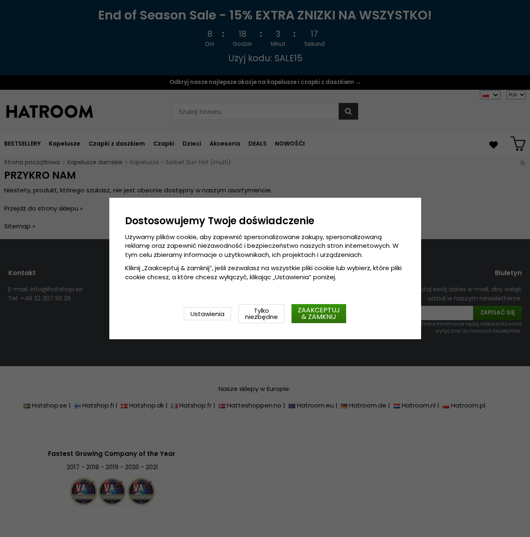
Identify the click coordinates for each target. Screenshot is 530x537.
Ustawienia (207, 313)
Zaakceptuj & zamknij (319, 313)
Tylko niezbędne (261, 313)
